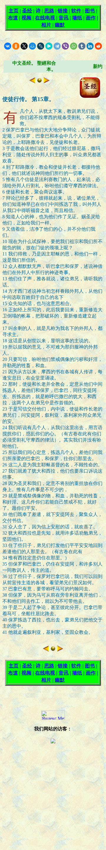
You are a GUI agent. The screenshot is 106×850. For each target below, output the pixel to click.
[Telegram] (57, 46)
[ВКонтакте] (7, 46)
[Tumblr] (81, 46)
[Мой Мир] (32, 46)
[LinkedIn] (90, 46)
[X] (24, 46)
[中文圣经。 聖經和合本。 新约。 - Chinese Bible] (39, 81)
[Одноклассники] (15, 46)
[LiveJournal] (40, 46)
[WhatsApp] (73, 46)
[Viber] (65, 46)
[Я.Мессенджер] (48, 46)
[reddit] (98, 46)
